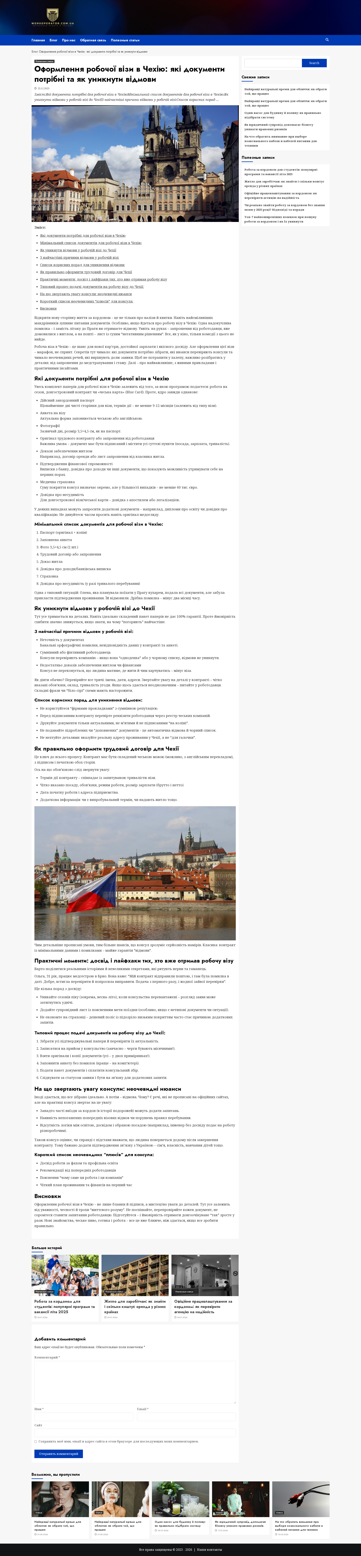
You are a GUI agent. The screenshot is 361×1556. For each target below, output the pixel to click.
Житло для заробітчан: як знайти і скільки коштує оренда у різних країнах (135, 1307)
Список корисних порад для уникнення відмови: (82, 265)
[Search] (327, 39)
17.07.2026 (223, 1530)
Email (143, 1409)
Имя (39, 1409)
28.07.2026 (163, 1530)
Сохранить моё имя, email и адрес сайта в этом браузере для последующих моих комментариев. (119, 1441)
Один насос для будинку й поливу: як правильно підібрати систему (282, 115)
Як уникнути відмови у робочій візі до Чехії (78, 250)
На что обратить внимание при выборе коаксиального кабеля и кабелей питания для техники (280, 141)
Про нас (68, 40)
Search (314, 63)
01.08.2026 (42, 1534)
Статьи (39, 1512)
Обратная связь (93, 40)
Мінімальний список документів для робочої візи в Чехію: (91, 243)
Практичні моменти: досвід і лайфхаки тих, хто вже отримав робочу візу (103, 279)
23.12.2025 (43, 88)
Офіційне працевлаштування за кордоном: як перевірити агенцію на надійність (203, 1307)
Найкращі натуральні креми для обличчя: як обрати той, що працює (285, 91)
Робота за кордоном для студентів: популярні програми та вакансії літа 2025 (64, 1307)
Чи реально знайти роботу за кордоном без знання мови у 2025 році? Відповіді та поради (284, 207)
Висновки (48, 308)
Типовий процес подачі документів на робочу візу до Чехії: (92, 286)
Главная (38, 40)
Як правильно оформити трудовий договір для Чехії (86, 272)
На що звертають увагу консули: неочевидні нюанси (86, 294)
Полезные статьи (125, 40)
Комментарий (47, 1357)
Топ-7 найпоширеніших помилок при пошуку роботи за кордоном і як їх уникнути (280, 219)
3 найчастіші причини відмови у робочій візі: (79, 257)
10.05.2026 (283, 1534)
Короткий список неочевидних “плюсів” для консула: (86, 301)
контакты (214, 1550)
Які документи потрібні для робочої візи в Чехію (83, 235)
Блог (53, 40)
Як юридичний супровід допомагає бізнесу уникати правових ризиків (278, 127)
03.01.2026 (42, 1317)
